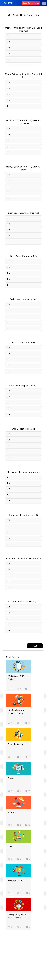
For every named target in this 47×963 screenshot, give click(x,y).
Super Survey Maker (31, 3)
